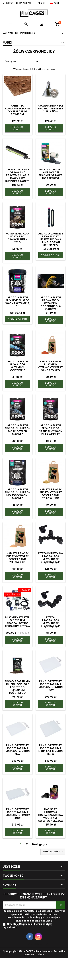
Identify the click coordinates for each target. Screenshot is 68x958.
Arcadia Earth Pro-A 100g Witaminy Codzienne (17, 366)
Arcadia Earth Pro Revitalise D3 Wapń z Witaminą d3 (17, 302)
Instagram (38, 936)
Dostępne (22, 61)
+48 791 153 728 (22, 3)
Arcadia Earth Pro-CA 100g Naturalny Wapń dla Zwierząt (50, 430)
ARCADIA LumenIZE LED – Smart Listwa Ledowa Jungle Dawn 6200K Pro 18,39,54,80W (50, 241)
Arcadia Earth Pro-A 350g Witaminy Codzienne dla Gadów (50, 303)
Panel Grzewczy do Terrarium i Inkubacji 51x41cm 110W (50, 685)
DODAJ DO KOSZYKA (17, 128)
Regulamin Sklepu (30, 924)
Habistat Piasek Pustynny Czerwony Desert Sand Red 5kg (50, 366)
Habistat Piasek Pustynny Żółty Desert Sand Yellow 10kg (51, 494)
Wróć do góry (53, 851)
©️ (4, 951)
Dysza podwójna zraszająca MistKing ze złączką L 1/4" (50, 557)
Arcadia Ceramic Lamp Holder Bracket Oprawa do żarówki (50, 174)
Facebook (29, 936)
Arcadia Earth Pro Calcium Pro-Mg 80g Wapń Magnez (17, 430)
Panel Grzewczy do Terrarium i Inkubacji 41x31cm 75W (17, 749)
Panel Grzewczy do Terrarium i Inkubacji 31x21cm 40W (17, 813)
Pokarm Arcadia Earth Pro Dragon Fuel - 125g (17, 238)
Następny (40, 844)
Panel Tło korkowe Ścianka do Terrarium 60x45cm (17, 110)
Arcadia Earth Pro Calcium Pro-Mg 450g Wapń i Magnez (17, 494)
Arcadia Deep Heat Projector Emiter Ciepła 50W (50, 108)
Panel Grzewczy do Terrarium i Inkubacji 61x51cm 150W (50, 749)
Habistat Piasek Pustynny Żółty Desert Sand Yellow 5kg (17, 557)
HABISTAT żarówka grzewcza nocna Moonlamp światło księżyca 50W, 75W (50, 816)
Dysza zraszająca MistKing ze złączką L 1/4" (50, 622)
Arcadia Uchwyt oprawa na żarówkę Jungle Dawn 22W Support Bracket (17, 175)
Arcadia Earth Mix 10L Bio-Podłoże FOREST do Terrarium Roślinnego (17, 687)
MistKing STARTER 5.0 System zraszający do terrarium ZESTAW (17, 622)
